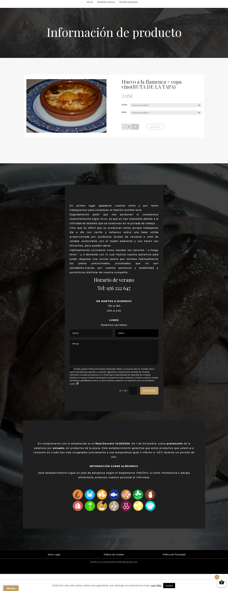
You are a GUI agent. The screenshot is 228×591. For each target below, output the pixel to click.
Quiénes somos (106, 2)
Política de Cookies (114, 554)
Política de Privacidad (174, 554)
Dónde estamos (128, 2)
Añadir (155, 127)
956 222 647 (119, 288)
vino (124, 112)
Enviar (149, 390)
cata (124, 104)
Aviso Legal (54, 554)
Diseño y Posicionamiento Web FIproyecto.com (114, 561)
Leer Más (156, 585)
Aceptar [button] (169, 585)
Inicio (90, 2)
